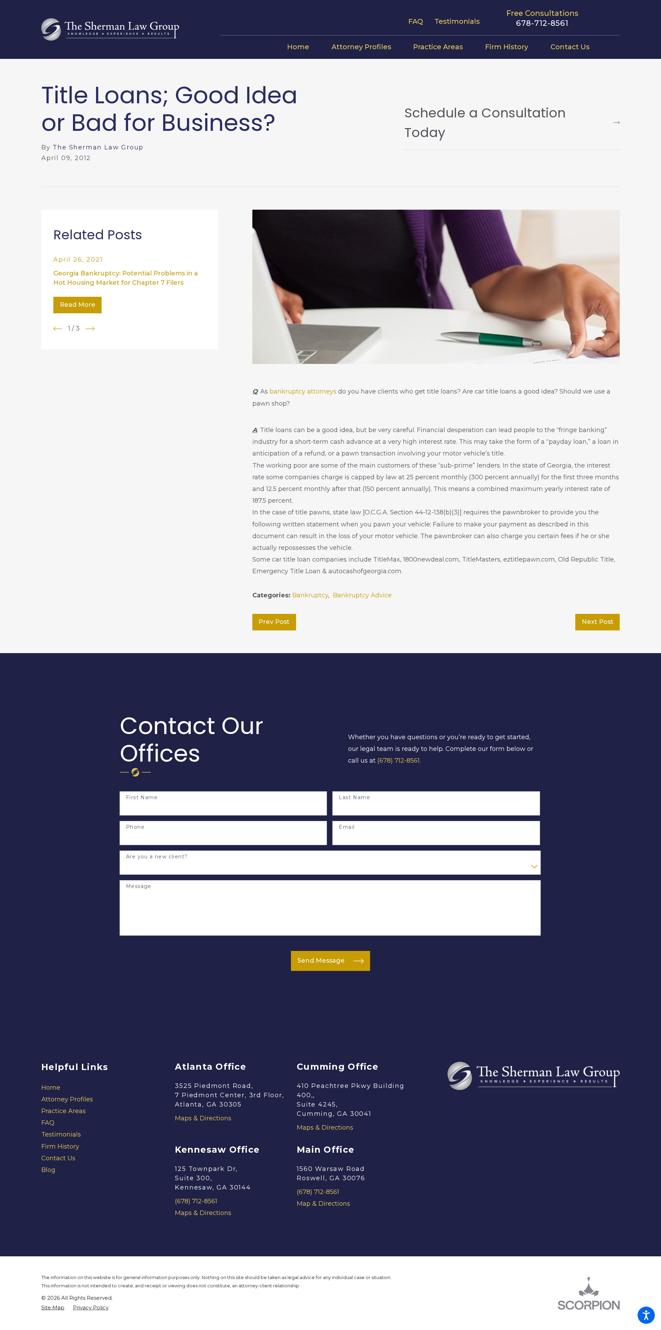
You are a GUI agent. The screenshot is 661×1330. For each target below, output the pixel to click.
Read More (77, 304)
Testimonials (457, 21)
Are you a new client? (157, 857)
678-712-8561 (542, 23)
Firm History (60, 1146)
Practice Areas (63, 1111)
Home (50, 1087)
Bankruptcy (310, 595)
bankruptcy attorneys (303, 391)
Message (138, 886)
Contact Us (58, 1158)
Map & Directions (323, 1203)
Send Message (321, 960)
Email (347, 827)
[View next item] (90, 328)
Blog (48, 1170)
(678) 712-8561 (398, 760)
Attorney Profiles (67, 1099)
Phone (135, 827)
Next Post (597, 622)
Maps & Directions (203, 1118)
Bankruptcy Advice (362, 595)
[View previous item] (57, 328)
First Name (142, 797)
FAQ (415, 21)
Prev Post (274, 622)
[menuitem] (303, 47)
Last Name (354, 797)
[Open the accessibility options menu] (646, 1315)
